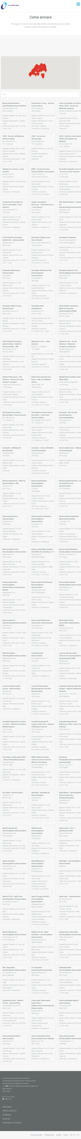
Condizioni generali (36, 1135)
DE (71, 1135)
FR (78, 1135)
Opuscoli (6, 1118)
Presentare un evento (11, 1122)
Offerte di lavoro (9, 1111)
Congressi (6, 1115)
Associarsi (6, 1107)
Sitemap (58, 1135)
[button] (36, 74)
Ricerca (65, 1135)
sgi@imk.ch (8, 1099)
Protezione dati (49, 1135)
